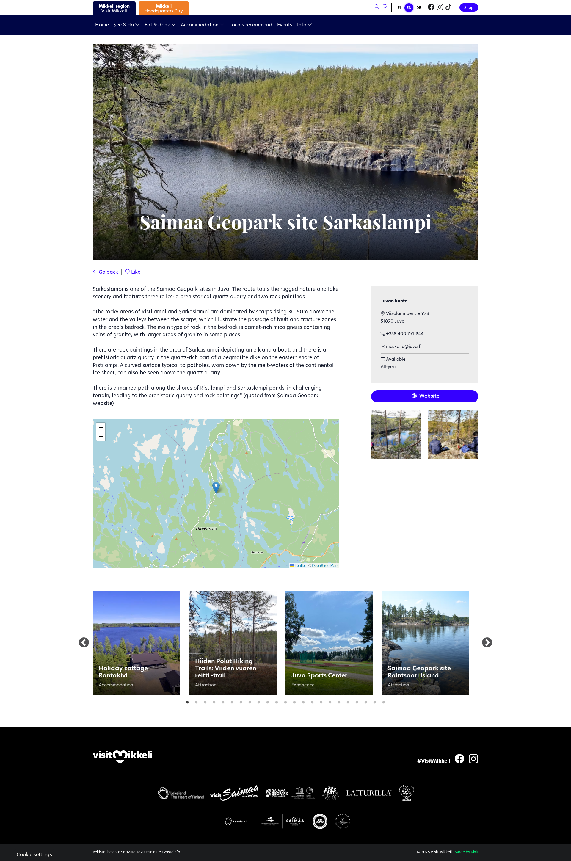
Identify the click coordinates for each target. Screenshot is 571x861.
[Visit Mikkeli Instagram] (440, 7)
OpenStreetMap (325, 565)
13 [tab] (294, 701)
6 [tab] (232, 701)
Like (135, 272)
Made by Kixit (466, 852)
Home (102, 25)
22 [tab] (375, 701)
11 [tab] (277, 701)
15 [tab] (312, 701)
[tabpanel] (136, 643)
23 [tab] (384, 701)
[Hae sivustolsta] (377, 7)
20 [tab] (357, 701)
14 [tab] (303, 701)
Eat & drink (158, 25)
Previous (84, 643)
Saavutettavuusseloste (141, 852)
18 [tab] (339, 701)
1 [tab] (187, 701)
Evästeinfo (171, 852)
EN (409, 8)
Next (487, 643)
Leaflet (300, 565)
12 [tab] (285, 701)
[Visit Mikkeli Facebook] (431, 7)
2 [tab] (196, 701)
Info (302, 25)
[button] (216, 488)
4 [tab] (214, 701)
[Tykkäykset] (384, 7)
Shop (468, 8)
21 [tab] (366, 701)
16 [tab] (321, 701)
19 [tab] (348, 701)
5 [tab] (223, 701)
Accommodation (200, 25)
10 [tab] (268, 701)
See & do (124, 25)
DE (418, 8)
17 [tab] (330, 701)
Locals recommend (250, 25)
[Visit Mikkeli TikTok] (448, 7)
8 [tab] (250, 701)
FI (399, 8)
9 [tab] (259, 701)
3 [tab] (205, 701)
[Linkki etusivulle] (122, 757)
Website (429, 396)
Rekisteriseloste (106, 852)
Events (284, 25)
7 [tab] (241, 701)
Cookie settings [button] (34, 855)
